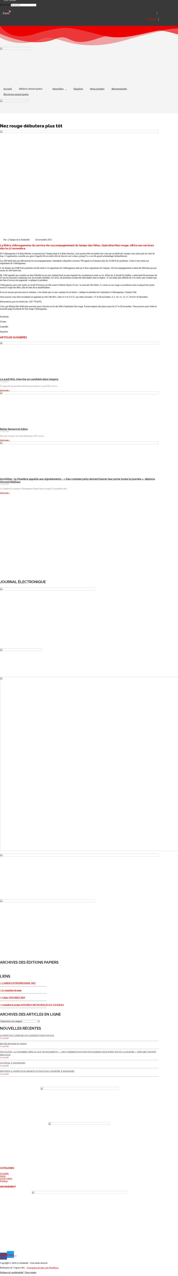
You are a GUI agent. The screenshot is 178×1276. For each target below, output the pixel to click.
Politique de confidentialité (11, 1272)
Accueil (7, 88)
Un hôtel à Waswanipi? (12, 1063)
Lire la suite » (5, 390)
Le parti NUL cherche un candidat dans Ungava (29, 379)
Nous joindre (97, 88)
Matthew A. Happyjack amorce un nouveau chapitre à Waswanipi (37, 1071)
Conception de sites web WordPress (42, 1268)
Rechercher (5, 5)
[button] (79, 2)
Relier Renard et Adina (14, 429)
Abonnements (119, 88)
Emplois (78, 88)
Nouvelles (58, 88)
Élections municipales (16, 94)
